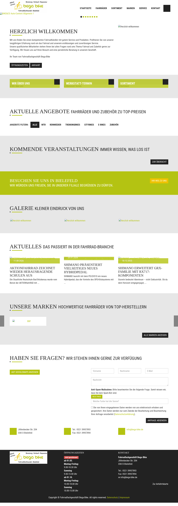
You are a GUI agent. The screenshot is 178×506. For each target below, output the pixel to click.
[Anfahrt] (166, 8)
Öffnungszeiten (19, 65)
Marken (131, 8)
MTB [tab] (43, 124)
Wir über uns (21, 83)
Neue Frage (96, 397)
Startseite (85, 8)
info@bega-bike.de (135, 429)
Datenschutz (112, 497)
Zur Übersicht (159, 162)
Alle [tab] (35, 124)
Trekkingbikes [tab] (72, 124)
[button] (13, 14)
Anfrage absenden (157, 420)
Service (143, 8)
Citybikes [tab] (89, 124)
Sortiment (116, 8)
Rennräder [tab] (55, 124)
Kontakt (155, 8)
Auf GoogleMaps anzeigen (24, 372)
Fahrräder (101, 8)
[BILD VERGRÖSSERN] (34, 220)
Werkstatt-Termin (79, 83)
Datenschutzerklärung (124, 414)
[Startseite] (28, 6)
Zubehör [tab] (114, 124)
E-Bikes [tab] (102, 124)
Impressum (125, 497)
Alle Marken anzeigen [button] (155, 335)
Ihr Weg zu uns (159, 180)
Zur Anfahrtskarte (160, 484)
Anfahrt (36, 65)
